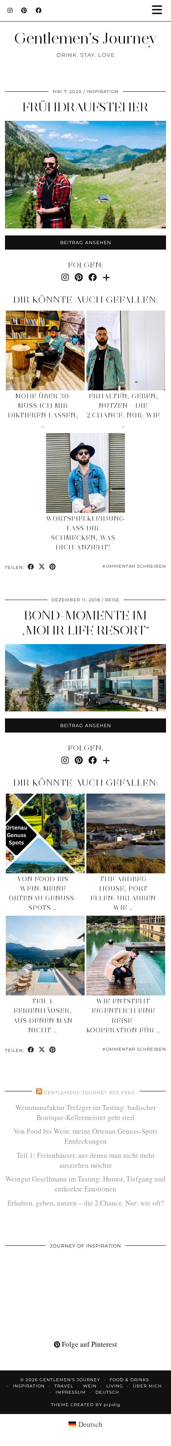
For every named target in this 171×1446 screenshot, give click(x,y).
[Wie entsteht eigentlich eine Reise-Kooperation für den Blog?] (125, 955)
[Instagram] (10, 10)
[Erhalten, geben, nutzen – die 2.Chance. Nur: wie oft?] (125, 350)
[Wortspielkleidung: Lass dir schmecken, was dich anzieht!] (85, 473)
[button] (160, 10)
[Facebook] (39, 10)
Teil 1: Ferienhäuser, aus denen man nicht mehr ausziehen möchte (86, 1160)
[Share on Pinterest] (52, 567)
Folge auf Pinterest (88, 1344)
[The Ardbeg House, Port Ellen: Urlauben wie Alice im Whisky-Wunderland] (125, 833)
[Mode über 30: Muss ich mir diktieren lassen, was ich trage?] (45, 350)
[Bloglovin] (106, 277)
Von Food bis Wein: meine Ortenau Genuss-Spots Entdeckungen (85, 1136)
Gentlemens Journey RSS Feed (89, 1093)
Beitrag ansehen (85, 242)
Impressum (71, 1392)
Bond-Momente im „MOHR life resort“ (85, 623)
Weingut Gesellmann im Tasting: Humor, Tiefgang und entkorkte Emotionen (85, 1184)
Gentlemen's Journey (85, 38)
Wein (90, 1386)
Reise (112, 600)
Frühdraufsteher (85, 107)
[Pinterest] (24, 10)
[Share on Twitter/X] (42, 567)
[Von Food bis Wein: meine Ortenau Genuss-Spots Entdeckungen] (45, 833)
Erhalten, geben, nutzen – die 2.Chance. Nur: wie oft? (85, 1203)
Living (114, 1386)
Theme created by (85, 1404)
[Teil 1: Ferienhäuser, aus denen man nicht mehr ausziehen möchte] (45, 955)
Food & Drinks (129, 1379)
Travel (63, 1386)
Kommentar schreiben (134, 566)
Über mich (147, 1386)
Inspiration (103, 91)
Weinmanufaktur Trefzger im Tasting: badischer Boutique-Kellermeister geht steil (85, 1112)
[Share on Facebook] (31, 567)
